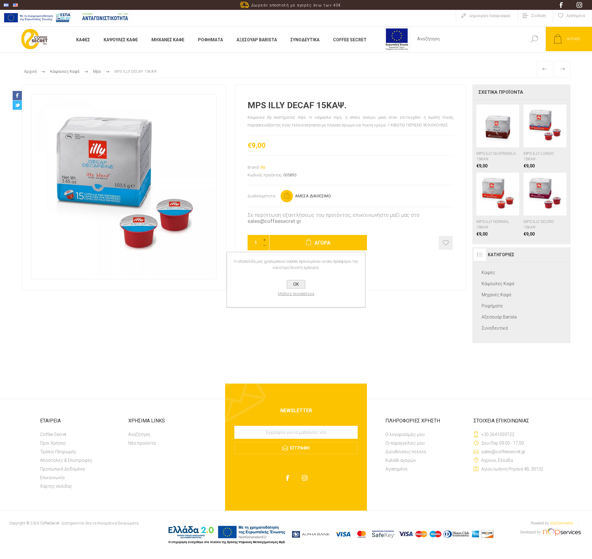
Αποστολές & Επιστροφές (66, 460)
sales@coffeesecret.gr (274, 221)
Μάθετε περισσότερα (296, 294)
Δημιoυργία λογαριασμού (490, 16)
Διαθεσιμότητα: (262, 196)
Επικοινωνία (52, 477)
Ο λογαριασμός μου (405, 434)
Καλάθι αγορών (400, 460)
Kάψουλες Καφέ (498, 283)
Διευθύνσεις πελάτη (405, 451)
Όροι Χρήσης (53, 443)
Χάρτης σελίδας (56, 486)
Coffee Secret (53, 434)
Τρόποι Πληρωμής (58, 451)
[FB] (287, 478)
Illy (263, 167)
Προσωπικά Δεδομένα (62, 469)
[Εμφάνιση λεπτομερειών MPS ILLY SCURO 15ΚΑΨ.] (545, 204)
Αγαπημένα (396, 469)
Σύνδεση (538, 16)
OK (296, 284)
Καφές (488, 272)
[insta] (304, 478)
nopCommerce (561, 523)
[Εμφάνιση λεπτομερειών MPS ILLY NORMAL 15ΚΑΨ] (497, 204)
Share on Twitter (17, 105)
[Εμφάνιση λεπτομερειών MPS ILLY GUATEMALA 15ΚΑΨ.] (497, 136)
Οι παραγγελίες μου (405, 443)
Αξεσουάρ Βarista (499, 316)
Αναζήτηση (139, 434)
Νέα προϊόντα (142, 443)
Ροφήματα (492, 305)
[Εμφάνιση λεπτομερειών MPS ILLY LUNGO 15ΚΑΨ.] (545, 136)
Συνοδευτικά (495, 328)
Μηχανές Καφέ (497, 294)
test (296, 423)
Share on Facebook (17, 95)
